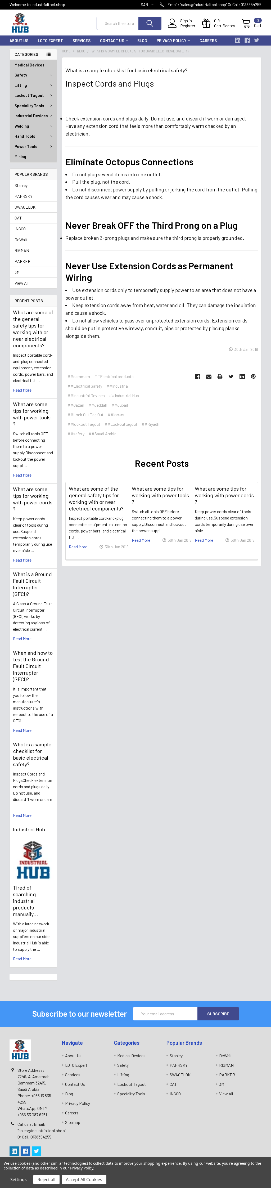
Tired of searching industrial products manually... (25, 900)
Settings (18, 1179)
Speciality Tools (29, 105)
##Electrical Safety (84, 385)
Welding (22, 126)
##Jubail (119, 404)
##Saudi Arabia (102, 433)
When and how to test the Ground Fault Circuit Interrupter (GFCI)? (33, 665)
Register (187, 25)
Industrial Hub (29, 829)
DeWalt (21, 239)
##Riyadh (150, 424)
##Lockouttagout (121, 424)
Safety (21, 75)
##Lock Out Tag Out (85, 414)
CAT (18, 217)
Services (82, 40)
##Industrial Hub (124, 395)
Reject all (46, 1179)
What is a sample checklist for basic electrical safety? (32, 754)
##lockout (117, 414)
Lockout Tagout (29, 95)
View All (21, 282)
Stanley (21, 185)
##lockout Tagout (83, 424)
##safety (75, 433)
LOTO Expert (50, 40)
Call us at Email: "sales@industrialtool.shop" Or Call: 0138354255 (41, 1130)
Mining (20, 156)
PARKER (22, 261)
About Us (19, 40)
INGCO (20, 228)
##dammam (78, 376)
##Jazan (75, 404)
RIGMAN (22, 250)
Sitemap (72, 1122)
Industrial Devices (31, 115)
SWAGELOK (25, 206)
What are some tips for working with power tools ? (32, 414)
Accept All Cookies (84, 1179)
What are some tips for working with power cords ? (32, 499)
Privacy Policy (171, 40)
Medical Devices (29, 64)
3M (17, 272)
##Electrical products (114, 376)
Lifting (21, 85)
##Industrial (117, 385)
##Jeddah (97, 404)
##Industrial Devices (86, 395)
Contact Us (112, 40)
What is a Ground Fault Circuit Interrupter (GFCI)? (32, 584)
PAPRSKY (24, 196)
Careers (208, 40)
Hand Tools (25, 136)
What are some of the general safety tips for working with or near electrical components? (33, 328)
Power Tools (26, 146)
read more (22, 389)
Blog (142, 40)
